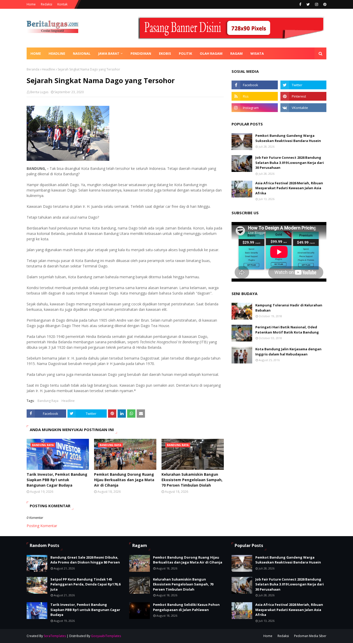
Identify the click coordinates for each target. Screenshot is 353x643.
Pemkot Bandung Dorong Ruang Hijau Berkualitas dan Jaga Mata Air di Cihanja (124, 480)
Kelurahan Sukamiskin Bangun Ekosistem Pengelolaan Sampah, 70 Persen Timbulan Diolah (192, 480)
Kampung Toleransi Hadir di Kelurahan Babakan (288, 308)
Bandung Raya (47, 401)
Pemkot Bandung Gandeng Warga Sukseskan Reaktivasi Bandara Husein (288, 138)
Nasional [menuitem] (81, 53)
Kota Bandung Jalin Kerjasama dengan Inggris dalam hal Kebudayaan (288, 351)
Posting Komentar (42, 525)
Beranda (33, 69)
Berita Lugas (39, 92)
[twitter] (308, 4)
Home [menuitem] (35, 53)
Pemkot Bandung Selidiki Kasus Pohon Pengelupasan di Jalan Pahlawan (186, 607)
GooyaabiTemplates (106, 636)
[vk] (303, 107)
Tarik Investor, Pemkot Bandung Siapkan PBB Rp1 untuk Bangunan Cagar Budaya (57, 480)
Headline (48, 69)
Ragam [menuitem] (236, 53)
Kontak (62, 4)
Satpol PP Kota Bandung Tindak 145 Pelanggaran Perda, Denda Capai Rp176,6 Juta (85, 584)
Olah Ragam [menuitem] (211, 53)
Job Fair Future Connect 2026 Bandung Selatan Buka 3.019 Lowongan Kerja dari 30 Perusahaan (289, 162)
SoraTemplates (55, 636)
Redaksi (46, 4)
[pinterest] (324, 4)
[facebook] (300, 4)
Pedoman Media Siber (310, 636)
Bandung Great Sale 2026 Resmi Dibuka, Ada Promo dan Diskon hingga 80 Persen (85, 560)
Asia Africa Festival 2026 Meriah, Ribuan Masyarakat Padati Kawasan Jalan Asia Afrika (289, 188)
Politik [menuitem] (185, 53)
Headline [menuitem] (57, 53)
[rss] (255, 96)
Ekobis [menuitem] (165, 53)
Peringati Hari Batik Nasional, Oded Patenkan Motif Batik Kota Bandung (287, 330)
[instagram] (316, 4)
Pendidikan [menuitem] (141, 53)
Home (31, 4)
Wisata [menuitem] (257, 53)
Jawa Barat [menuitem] (108, 53)
